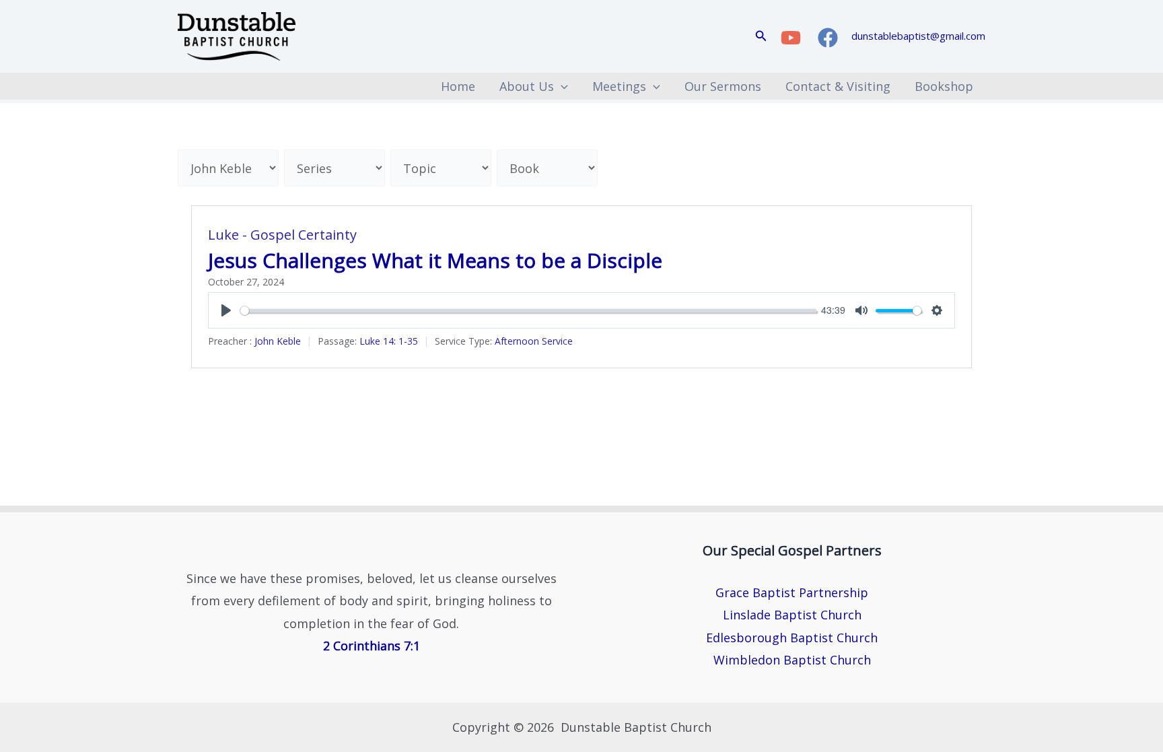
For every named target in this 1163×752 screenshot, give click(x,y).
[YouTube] (791, 38)
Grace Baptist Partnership (791, 592)
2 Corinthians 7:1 (371, 646)
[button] (761, 36)
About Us (526, 86)
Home (458, 86)
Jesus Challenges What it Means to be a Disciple (435, 260)
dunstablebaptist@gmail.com (918, 35)
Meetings (619, 86)
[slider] (528, 310)
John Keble (277, 341)
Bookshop (944, 86)
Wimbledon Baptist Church (792, 660)
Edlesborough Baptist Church (792, 637)
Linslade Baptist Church (792, 615)
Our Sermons (722, 86)
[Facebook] (828, 38)
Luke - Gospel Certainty (282, 235)
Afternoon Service (534, 341)
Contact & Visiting (837, 86)
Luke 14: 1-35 (388, 341)
